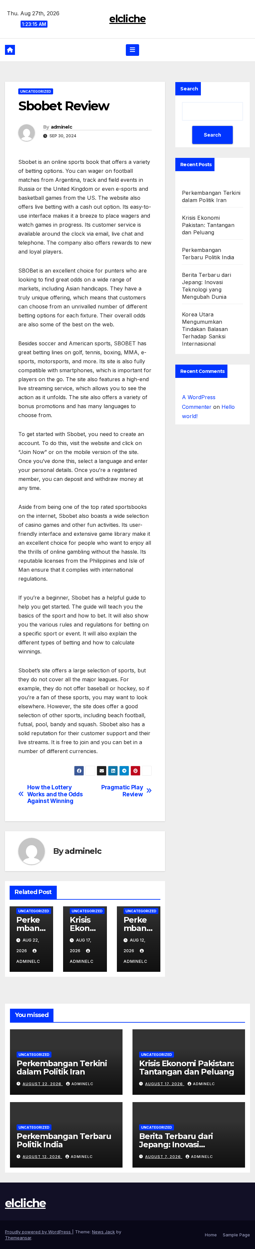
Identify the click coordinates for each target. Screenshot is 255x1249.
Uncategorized (35, 91)
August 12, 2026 (42, 1156)
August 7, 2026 (163, 1156)
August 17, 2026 (164, 1083)
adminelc (61, 127)
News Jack (103, 1231)
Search (189, 89)
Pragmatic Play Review (122, 791)
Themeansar (18, 1237)
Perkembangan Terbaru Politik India (64, 1140)
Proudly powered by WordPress (38, 1231)
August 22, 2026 (43, 1083)
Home (211, 1234)
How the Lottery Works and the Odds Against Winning (55, 794)
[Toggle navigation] (132, 50)
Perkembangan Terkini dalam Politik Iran (62, 1068)
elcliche (127, 19)
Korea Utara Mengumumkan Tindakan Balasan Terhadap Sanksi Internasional (205, 329)
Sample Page (236, 1234)
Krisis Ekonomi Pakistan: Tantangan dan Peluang (208, 225)
